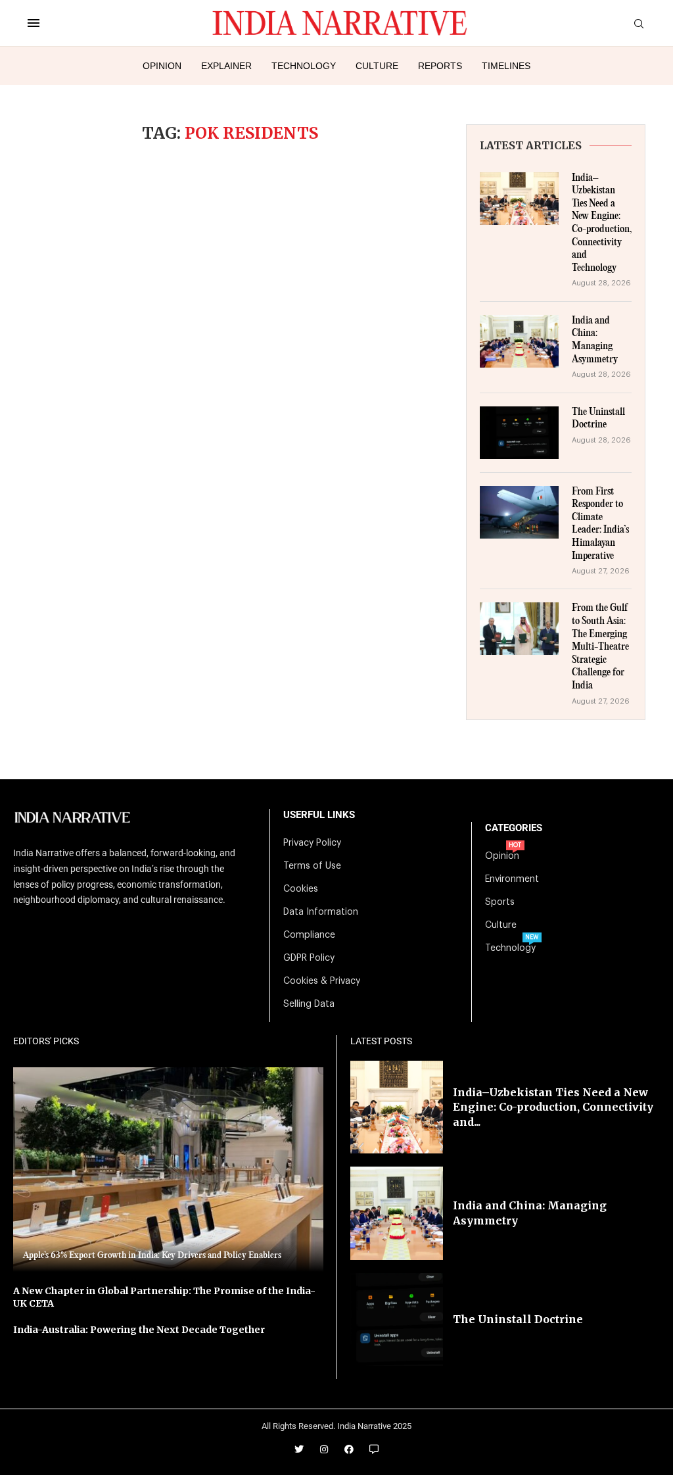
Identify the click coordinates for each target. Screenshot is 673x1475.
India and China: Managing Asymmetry (595, 340)
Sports (500, 902)
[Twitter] (299, 1449)
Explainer (226, 65)
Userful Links (319, 815)
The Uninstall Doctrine (598, 419)
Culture (377, 65)
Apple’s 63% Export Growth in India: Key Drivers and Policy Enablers (152, 1255)
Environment (512, 879)
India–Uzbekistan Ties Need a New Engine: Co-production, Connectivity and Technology (602, 223)
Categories (513, 828)
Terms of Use (312, 866)
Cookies (300, 889)
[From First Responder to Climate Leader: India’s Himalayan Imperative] (519, 512)
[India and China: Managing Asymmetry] (519, 341)
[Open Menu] (33, 23)
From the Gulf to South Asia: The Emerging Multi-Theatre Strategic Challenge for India (600, 647)
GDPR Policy (309, 958)
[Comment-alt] (374, 1449)
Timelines (506, 65)
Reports (440, 65)
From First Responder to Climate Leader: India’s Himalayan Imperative (600, 524)
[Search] (638, 24)
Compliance (309, 935)
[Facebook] (349, 1449)
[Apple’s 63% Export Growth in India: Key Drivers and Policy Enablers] (168, 1169)
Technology (303, 65)
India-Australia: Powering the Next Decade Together (139, 1330)
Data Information (320, 912)
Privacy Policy (312, 843)
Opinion (162, 65)
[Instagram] (324, 1449)
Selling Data (309, 1004)
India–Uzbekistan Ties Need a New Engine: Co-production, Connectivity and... (553, 1107)
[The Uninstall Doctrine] (519, 432)
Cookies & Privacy (321, 981)
